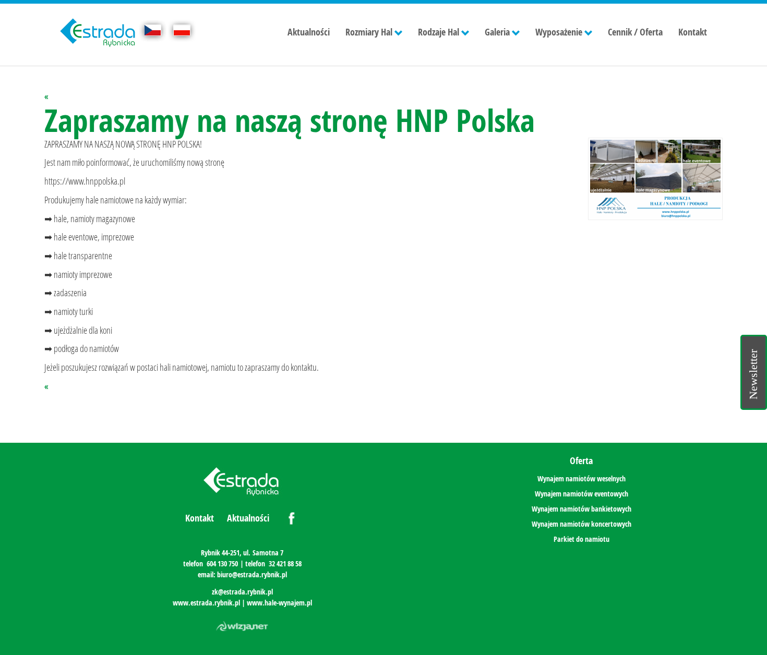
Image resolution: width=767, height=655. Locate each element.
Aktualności (308, 32)
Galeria (497, 32)
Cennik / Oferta (635, 32)
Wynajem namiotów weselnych (581, 478)
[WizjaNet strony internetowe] (242, 626)
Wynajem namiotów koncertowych (581, 524)
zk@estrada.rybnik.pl (242, 592)
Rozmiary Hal (368, 32)
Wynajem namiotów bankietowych (581, 509)
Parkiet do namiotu (581, 539)
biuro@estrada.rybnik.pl (252, 574)
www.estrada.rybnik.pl (206, 603)
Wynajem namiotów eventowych (581, 494)
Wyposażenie (558, 32)
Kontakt (692, 32)
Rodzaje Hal (438, 32)
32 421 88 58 (285, 563)
